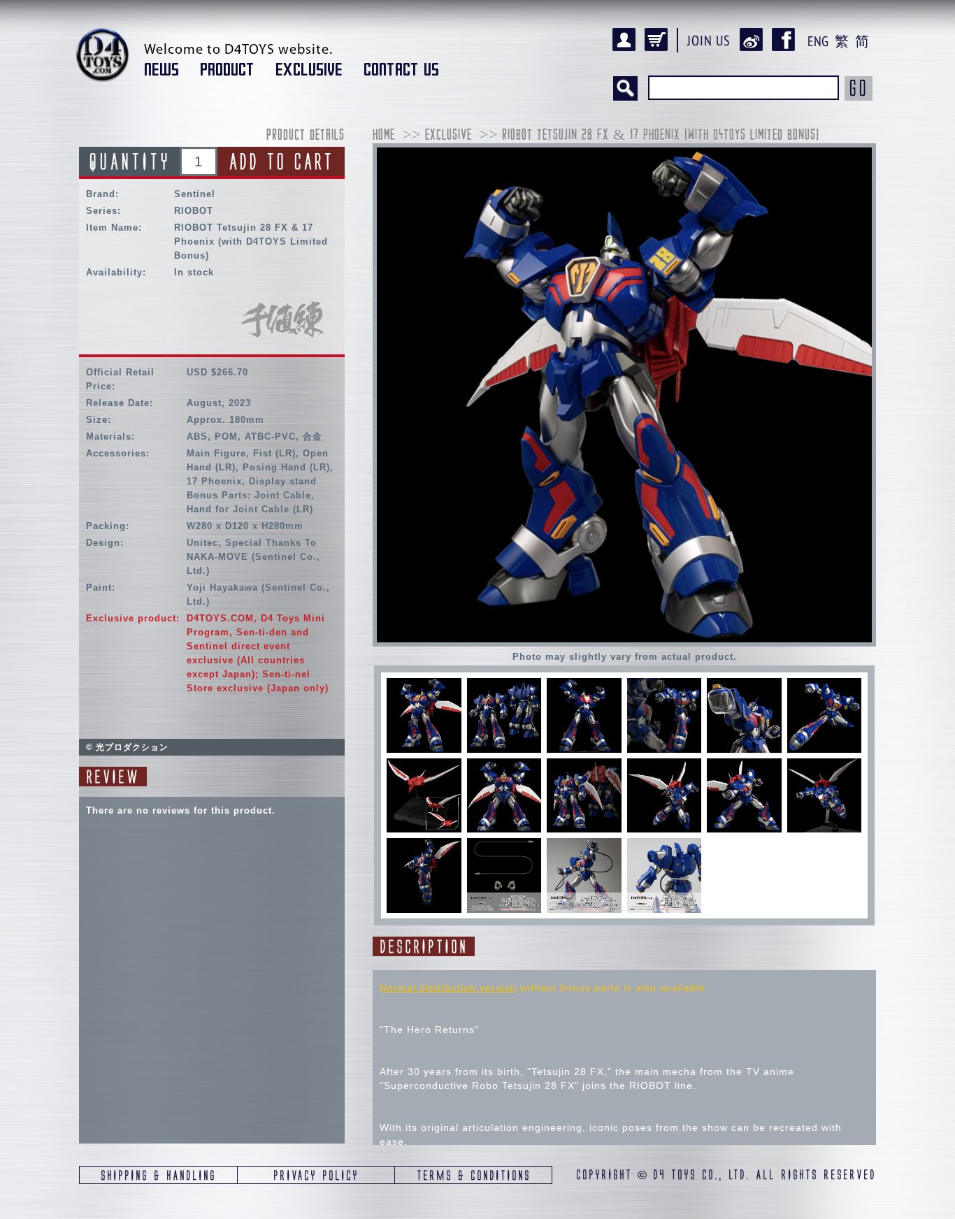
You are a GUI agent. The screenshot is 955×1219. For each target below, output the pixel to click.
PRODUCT (227, 70)
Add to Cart (281, 161)
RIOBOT (193, 210)
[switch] (424, 715)
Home (384, 136)
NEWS (161, 70)
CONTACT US (401, 70)
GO (858, 88)
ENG (817, 41)
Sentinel (194, 194)
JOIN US (709, 40)
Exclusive (448, 136)
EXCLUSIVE (309, 70)
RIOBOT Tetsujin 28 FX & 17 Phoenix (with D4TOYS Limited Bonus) (660, 136)
